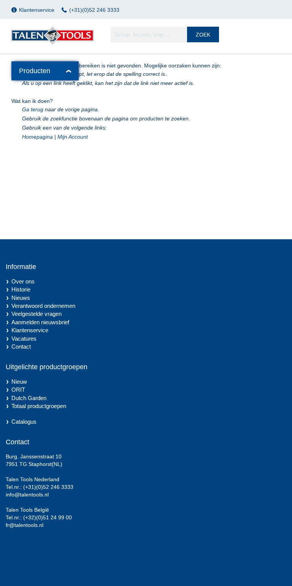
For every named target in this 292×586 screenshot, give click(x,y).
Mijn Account (72, 137)
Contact (21, 346)
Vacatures (23, 338)
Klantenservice (36, 10)
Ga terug (32, 109)
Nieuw (19, 381)
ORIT (18, 389)
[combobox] (165, 34)
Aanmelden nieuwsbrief (40, 322)
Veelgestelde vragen (36, 314)
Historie (20, 289)
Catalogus (23, 421)
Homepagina (37, 137)
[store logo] (52, 35)
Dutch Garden (28, 398)
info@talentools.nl (27, 495)
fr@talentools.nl (24, 525)
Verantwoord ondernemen (43, 306)
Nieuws (20, 298)
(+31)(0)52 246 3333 (94, 10)
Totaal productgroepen (38, 406)
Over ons (23, 281)
